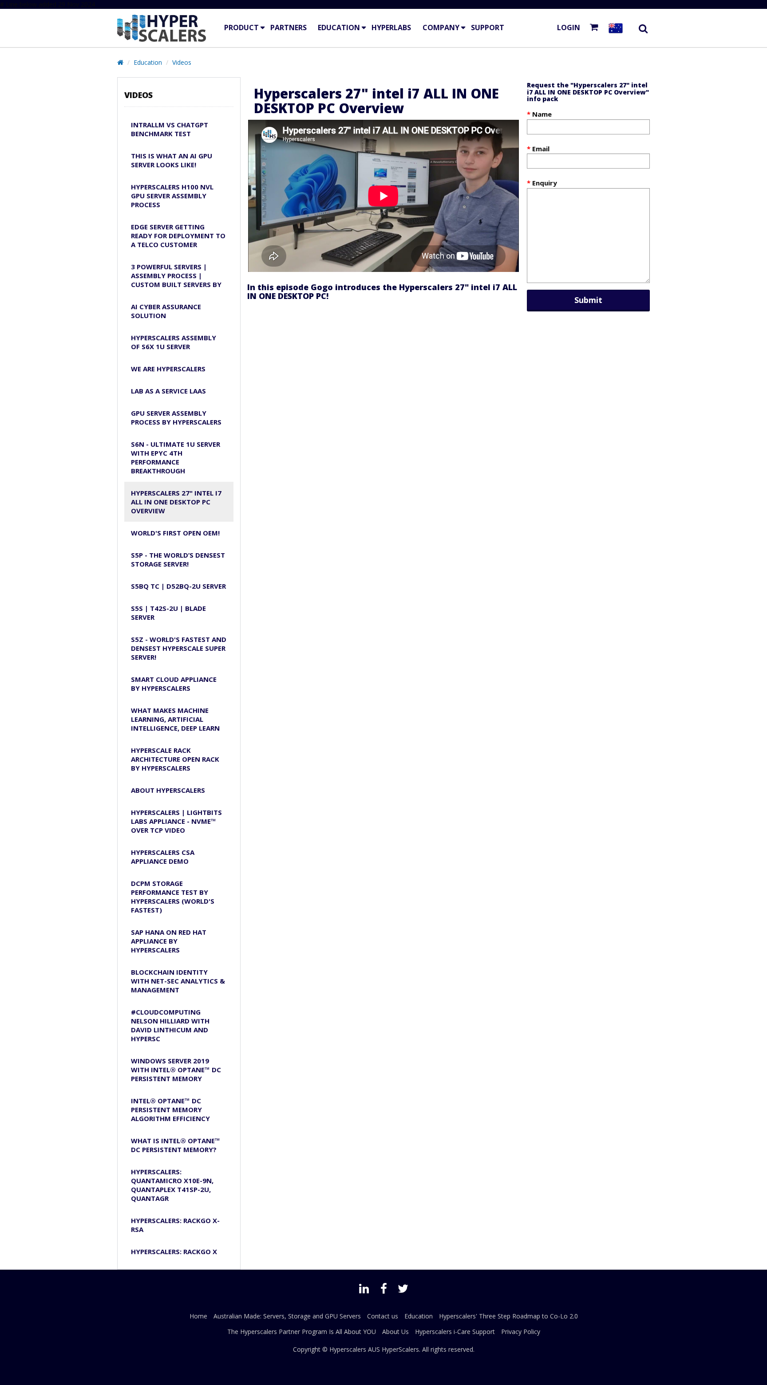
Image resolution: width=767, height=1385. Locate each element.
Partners (288, 27)
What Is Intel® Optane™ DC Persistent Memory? (175, 1145)
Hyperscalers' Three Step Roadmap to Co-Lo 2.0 (508, 1316)
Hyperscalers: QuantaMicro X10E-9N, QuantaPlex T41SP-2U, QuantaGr (172, 1185)
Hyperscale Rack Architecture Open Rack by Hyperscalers (175, 759)
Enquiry (544, 182)
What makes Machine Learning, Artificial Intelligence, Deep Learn (175, 719)
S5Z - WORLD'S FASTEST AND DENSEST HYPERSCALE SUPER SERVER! (178, 648)
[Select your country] (617, 28)
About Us (395, 1331)
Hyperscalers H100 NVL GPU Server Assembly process (172, 195)
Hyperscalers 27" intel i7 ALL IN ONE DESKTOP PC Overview (176, 501)
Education (339, 27)
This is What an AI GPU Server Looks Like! (171, 160)
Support (487, 27)
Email (541, 148)
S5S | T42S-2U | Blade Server (168, 613)
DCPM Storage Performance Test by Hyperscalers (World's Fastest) (172, 896)
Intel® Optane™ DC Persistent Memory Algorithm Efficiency (170, 1109)
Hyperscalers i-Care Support (455, 1331)
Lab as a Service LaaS (168, 390)
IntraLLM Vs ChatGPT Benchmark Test (169, 129)
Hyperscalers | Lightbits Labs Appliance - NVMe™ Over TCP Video (176, 821)
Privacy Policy (520, 1331)
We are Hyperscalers (168, 368)
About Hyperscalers (168, 790)
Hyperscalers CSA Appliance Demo (162, 857)
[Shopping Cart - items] (596, 28)
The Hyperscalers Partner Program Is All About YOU (301, 1331)
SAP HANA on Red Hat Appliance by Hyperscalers (168, 941)
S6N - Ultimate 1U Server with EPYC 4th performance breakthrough (175, 457)
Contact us (382, 1316)
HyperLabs (391, 27)
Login (568, 27)
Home (198, 1316)
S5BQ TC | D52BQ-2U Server (178, 586)
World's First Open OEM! (175, 532)
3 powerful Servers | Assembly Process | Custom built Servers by (176, 275)
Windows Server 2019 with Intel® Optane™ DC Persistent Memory (176, 1069)
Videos (181, 62)
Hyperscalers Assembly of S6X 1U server (173, 342)
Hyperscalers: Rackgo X (174, 1251)
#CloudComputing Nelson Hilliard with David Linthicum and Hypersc (170, 1025)
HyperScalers (400, 1349)
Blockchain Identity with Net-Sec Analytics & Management (178, 981)
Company (441, 27)
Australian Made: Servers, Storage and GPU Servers (287, 1316)
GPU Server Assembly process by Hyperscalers (176, 417)
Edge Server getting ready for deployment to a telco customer (178, 235)
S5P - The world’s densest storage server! (178, 559)
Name (542, 114)
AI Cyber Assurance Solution (166, 311)
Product (241, 27)
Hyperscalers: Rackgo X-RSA (175, 1225)
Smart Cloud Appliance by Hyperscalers (174, 683)
